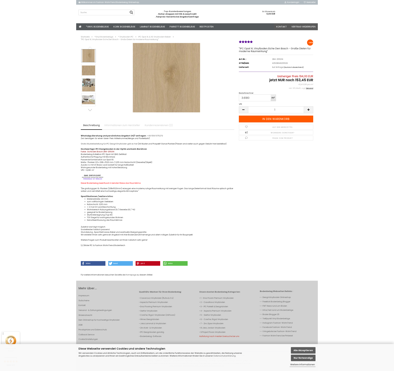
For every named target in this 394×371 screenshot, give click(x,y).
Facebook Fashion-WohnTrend (277, 327)
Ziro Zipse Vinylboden (213, 323)
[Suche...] (131, 12)
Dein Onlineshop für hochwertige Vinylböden (99, 320)
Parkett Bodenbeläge (182, 26)
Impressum (83, 295)
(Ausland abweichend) (294, 67)
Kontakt (281, 26)
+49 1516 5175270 (155, 135)
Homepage (131, 274)
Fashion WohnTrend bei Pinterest (278, 335)
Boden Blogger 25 (271, 314)
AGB (80, 325)
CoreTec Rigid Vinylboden (216, 319)
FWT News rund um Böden (275, 306)
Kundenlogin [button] (292, 2)
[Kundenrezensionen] (246, 43)
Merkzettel (311, 2)
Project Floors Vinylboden (213, 332)
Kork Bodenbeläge (124, 26)
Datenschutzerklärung (224, 355)
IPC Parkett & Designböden (216, 306)
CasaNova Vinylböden (214, 302)
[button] (90, 110)
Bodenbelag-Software (150, 336)
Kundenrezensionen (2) (159, 125)
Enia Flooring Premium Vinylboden (156, 306)
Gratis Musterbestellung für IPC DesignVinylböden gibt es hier (109, 143)
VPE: (240, 104)
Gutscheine (83, 300)
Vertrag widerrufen (303, 26)
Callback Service (86, 334)
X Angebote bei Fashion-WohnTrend (279, 331)
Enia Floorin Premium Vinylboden (218, 298)
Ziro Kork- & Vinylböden (151, 327)
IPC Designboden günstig (152, 332)
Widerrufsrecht (85, 315)
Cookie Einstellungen (88, 339)
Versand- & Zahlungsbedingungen (95, 310)
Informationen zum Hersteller (122, 125)
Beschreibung (91, 125)
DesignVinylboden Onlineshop (277, 297)
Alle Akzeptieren (303, 350)
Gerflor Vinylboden (148, 311)
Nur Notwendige (303, 357)
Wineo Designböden (149, 319)
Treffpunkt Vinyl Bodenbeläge (276, 318)
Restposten (206, 26)
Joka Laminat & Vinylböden (153, 323)
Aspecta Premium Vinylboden (154, 302)
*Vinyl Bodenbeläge (97, 26)
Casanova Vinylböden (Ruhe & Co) (156, 298)
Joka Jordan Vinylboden (213, 327)
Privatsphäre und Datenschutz (92, 329)
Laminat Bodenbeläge (152, 26)
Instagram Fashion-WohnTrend (278, 323)
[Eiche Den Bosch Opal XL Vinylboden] (166, 77)
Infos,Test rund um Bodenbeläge (278, 310)
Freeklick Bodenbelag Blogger (276, 301)
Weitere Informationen (302, 364)
